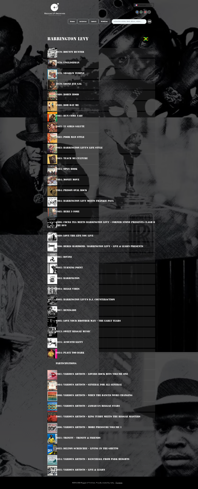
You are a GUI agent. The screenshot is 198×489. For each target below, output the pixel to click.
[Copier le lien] (149, 12)
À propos (119, 483)
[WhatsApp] (141, 12)
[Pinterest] (145, 12)
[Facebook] (137, 12)
